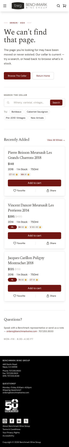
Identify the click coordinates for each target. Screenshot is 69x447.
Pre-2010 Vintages (15, 117)
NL (12, 279)
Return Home (43, 75)
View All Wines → (56, 140)
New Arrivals (37, 117)
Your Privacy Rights (11, 432)
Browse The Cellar (17, 75)
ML (12, 227)
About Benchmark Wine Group (16, 426)
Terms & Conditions (11, 429)
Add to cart (34, 183)
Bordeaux (16, 111)
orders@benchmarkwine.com (21, 331)
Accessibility (8, 435)
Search (56, 102)
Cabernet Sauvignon (37, 111)
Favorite (21, 190)
